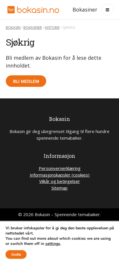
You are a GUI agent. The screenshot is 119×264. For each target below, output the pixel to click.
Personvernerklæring (60, 168)
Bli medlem (26, 81)
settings (52, 243)
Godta (16, 254)
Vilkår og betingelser (59, 181)
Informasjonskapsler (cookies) (60, 175)
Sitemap (59, 188)
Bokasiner (84, 9)
